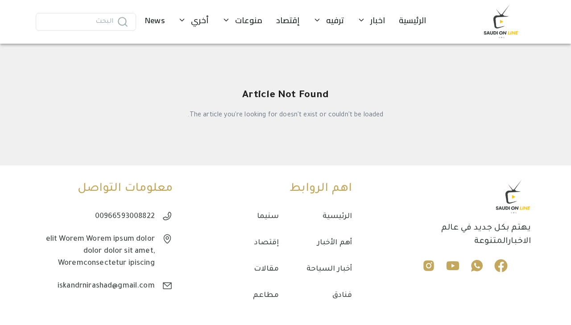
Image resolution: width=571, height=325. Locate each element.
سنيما (268, 217)
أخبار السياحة (329, 269)
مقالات (266, 269)
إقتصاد (266, 243)
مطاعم (266, 296)
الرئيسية (337, 217)
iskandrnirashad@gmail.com (106, 286)
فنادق (342, 296)
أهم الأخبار (334, 243)
